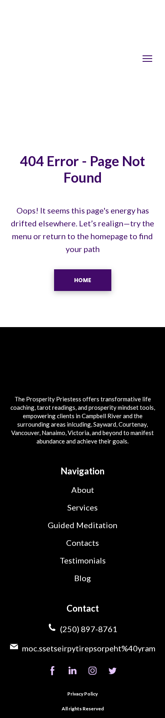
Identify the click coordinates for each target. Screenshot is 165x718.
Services (82, 507)
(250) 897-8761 (88, 629)
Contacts (82, 542)
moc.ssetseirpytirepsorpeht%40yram (88, 648)
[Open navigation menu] (147, 59)
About (82, 489)
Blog (82, 578)
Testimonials (83, 560)
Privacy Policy (82, 694)
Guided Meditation (82, 525)
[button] (82, 280)
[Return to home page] (58, 58)
